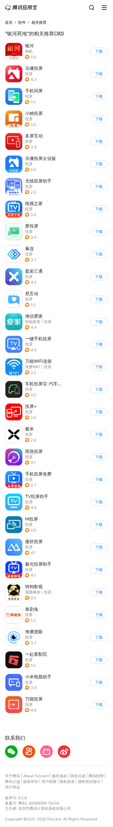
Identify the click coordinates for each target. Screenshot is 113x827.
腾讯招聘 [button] (96, 775)
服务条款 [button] (59, 775)
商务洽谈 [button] (77, 775)
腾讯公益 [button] (12, 781)
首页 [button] (9, 22)
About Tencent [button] (36, 775)
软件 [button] (22, 22)
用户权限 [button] (48, 781)
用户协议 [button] (12, 787)
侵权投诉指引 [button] (89, 781)
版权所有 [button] (30, 781)
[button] (21, 7)
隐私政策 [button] (67, 781)
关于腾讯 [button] (12, 775)
